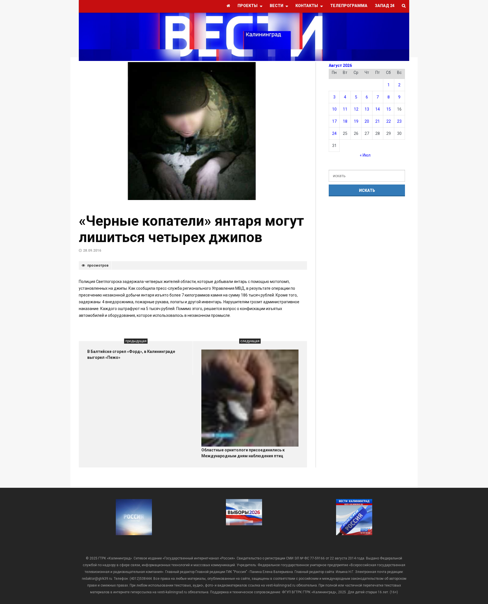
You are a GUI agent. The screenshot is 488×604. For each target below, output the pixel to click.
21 (377, 121)
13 (367, 109)
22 (388, 121)
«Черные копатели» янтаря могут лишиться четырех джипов (191, 229)
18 (345, 121)
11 (345, 109)
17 (334, 121)
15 (388, 109)
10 (334, 109)
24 (334, 133)
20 (367, 121)
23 (399, 121)
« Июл (365, 155)
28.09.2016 (92, 250)
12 (356, 109)
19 (356, 121)
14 (377, 109)
